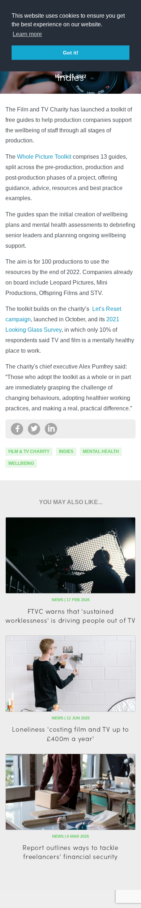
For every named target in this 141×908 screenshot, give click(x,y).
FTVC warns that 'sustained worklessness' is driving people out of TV (70, 616)
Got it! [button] (70, 53)
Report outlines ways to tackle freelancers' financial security (70, 852)
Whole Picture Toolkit (44, 157)
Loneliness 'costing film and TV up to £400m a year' (70, 733)
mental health (101, 451)
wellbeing (21, 463)
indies (66, 451)
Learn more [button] (27, 34)
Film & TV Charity (29, 451)
